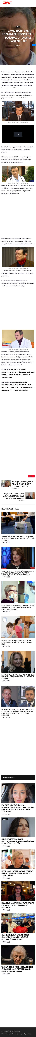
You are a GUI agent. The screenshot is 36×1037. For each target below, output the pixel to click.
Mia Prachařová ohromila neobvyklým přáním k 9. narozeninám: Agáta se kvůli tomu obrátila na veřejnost (17, 808)
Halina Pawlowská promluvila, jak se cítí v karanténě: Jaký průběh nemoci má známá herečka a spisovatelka (22, 485)
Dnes (18, 26)
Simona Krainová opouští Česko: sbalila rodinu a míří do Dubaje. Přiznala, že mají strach (15, 937)
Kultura (5, 785)
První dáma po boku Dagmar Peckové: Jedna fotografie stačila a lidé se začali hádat (17, 873)
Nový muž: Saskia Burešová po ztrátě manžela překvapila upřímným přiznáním (17, 905)
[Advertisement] (18, 216)
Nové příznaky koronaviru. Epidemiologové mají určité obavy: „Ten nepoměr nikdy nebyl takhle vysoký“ (18, 607)
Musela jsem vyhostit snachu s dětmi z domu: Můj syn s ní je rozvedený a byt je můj (17, 642)
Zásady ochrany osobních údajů (10, 1034)
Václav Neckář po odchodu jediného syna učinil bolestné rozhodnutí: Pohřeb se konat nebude (17, 969)
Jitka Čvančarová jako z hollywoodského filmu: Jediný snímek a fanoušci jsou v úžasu (17, 841)
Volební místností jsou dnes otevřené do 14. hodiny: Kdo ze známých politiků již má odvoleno (17, 538)
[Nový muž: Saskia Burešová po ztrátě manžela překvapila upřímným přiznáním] (18, 891)
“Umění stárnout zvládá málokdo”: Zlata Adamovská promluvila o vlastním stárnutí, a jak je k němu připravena (17, 573)
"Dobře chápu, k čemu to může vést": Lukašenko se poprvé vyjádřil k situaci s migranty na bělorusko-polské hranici (13, 497)
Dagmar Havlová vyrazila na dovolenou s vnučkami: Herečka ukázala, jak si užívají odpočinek (17, 677)
